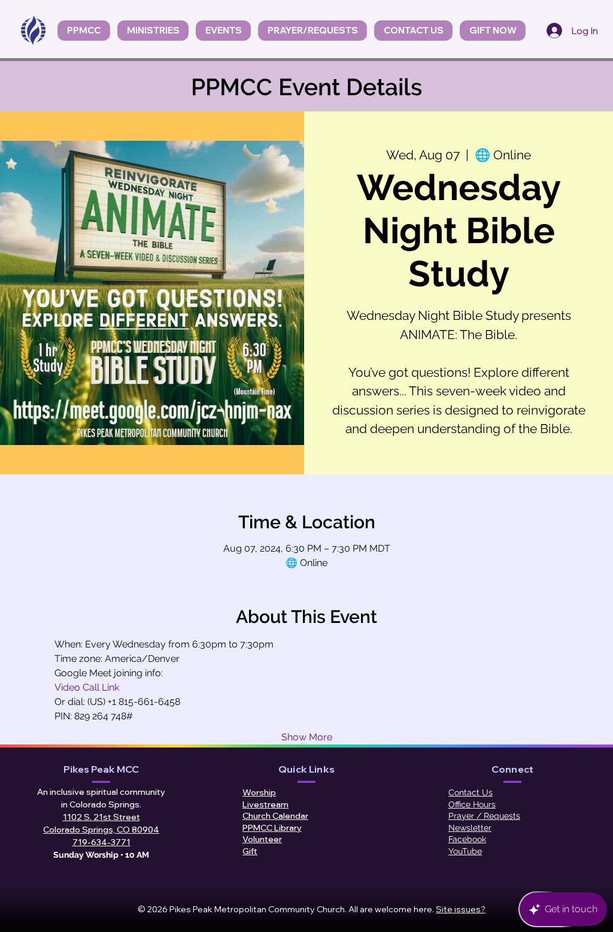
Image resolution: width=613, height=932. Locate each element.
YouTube (465, 851)
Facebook (467, 839)
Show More (306, 737)
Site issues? (460, 909)
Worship (259, 792)
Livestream (265, 804)
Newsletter (469, 828)
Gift (249, 851)
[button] (223, 30)
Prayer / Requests (484, 816)
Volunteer (262, 839)
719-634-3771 (101, 842)
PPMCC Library (272, 827)
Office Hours (472, 804)
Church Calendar (275, 815)
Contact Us (470, 792)
